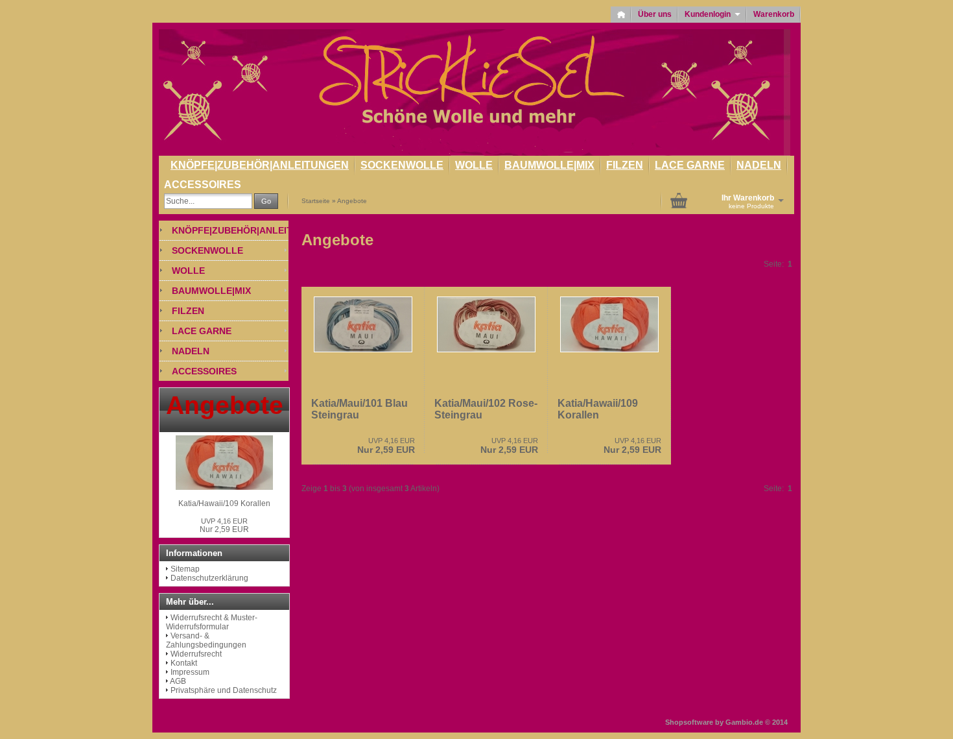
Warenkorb (773, 14)
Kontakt (184, 663)
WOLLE (474, 165)
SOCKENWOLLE (401, 165)
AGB (178, 681)
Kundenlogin (712, 14)
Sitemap (185, 569)
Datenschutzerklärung (209, 578)
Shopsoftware (689, 722)
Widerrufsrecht (196, 654)
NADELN (758, 165)
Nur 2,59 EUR (386, 446)
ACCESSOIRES (202, 184)
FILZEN (624, 165)
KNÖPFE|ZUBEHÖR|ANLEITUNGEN (260, 165)
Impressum (190, 672)
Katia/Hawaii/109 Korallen (598, 409)
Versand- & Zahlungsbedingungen (206, 640)
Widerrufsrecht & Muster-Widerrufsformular (211, 622)
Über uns (655, 14)
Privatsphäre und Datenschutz (224, 690)
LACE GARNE (690, 165)
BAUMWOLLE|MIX (549, 165)
